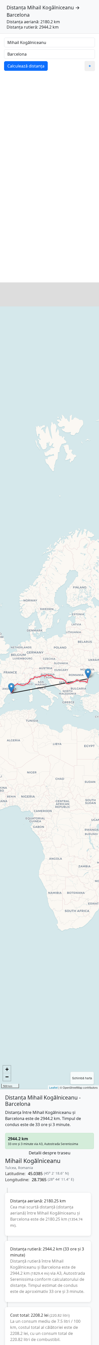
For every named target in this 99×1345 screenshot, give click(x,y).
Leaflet (53, 1087)
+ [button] (7, 1069)
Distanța (16, 7)
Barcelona (18, 14)
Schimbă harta (82, 1078)
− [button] (7, 1077)
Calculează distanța (25, 66)
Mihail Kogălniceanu (50, 7)
